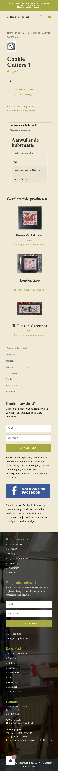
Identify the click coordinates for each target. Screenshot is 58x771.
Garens (9, 367)
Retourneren (14, 563)
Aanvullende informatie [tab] (23, 125)
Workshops (12, 385)
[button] (10, 46)
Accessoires (12, 373)
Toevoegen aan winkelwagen (24, 91)
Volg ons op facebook (18, 638)
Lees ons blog (14, 633)
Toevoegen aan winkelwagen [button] (29, 244)
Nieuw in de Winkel (18, 653)
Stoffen (10, 360)
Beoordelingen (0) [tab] (20, 130)
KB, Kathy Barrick (27, 110)
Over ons (12, 572)
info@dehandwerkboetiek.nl (21, 723)
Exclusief (11, 391)
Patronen (19, 32)
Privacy (11, 553)
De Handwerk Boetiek (25, 762)
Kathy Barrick (33, 32)
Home (10, 32)
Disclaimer (13, 567)
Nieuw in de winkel (16, 348)
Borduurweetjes (15, 691)
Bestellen (12, 548)
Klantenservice (15, 544)
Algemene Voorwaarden (19, 558)
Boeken (10, 379)
